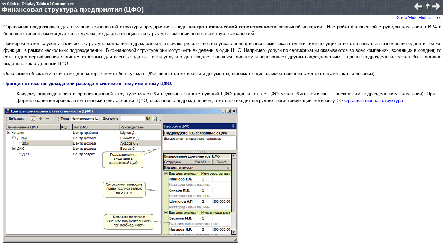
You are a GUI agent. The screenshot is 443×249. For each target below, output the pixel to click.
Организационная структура (373, 100)
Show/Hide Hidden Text (419, 17)
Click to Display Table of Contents (38, 4)
